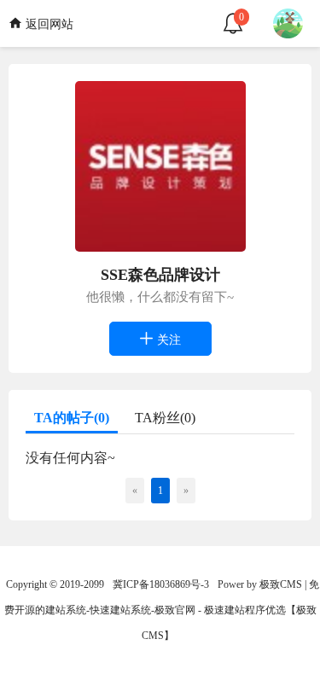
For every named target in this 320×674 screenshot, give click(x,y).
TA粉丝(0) (165, 417)
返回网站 (47, 24)
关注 (167, 340)
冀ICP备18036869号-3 (161, 584)
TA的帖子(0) (71, 417)
